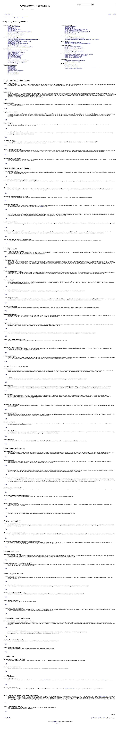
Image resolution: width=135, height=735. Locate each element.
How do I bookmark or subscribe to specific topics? (76, 55)
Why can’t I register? (12, 28)
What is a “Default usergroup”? (72, 32)
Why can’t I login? (12, 30)
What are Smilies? (12, 68)
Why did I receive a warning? (14, 58)
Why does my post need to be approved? (17, 62)
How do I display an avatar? (14, 44)
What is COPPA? (11, 27)
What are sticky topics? (13, 72)
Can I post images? (12, 69)
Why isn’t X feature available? (71, 66)
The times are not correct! (13, 40)
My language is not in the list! (14, 42)
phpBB (41, 206)
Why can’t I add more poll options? (16, 54)
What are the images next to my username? (18, 43)
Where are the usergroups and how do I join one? (76, 29)
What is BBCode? (12, 66)
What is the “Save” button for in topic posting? (18, 60)
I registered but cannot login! (14, 29)
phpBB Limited (45, 679)
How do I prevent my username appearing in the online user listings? (23, 39)
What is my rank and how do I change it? (17, 45)
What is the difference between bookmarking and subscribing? (79, 54)
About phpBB (105, 679)
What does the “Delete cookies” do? (16, 34)
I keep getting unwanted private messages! (74, 38)
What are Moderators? (70, 27)
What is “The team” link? (70, 33)
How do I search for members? (72, 49)
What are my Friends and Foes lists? (73, 42)
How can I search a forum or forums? (73, 46)
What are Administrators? (70, 26)
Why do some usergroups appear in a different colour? (77, 31)
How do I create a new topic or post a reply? (18, 50)
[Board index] (11, 6)
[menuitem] (11, 14)
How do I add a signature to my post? (16, 52)
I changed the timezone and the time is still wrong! (19, 41)
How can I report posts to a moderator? (17, 59)
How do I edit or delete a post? (15, 51)
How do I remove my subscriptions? (73, 57)
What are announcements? (14, 71)
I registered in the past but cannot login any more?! (19, 31)
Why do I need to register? (14, 26)
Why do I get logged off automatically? (16, 33)
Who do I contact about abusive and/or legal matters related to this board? (82, 67)
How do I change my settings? (15, 38)
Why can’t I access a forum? (14, 56)
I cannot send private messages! (72, 37)
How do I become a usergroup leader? (73, 30)
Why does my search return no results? (74, 47)
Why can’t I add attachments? (14, 57)
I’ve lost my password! (13, 32)
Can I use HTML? (12, 67)
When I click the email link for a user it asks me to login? (20, 46)
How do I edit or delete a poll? (14, 55)
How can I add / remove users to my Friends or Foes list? (78, 43)
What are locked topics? (13, 73)
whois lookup (103, 696)
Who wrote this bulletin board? (72, 64)
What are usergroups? (70, 28)
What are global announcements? (15, 70)
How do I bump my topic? (13, 63)
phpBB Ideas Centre (70, 688)
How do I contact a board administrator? (74, 68)
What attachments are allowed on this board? (75, 60)
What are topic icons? (13, 75)
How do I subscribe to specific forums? (73, 56)
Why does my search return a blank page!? (74, 48)
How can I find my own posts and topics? (74, 51)
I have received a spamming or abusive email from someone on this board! (82, 39)
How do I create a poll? (13, 53)
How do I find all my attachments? (72, 61)
